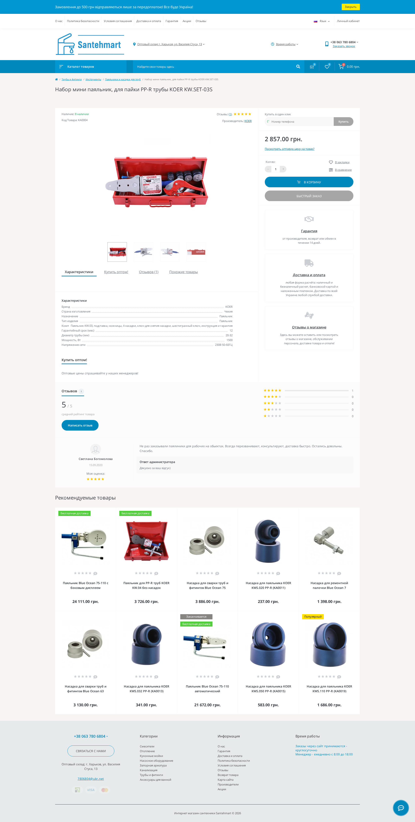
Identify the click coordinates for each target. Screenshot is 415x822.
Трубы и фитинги (72, 79)
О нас (58, 21)
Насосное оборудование (156, 761)
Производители (228, 784)
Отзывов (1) (148, 271)
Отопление (147, 751)
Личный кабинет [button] (348, 21)
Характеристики (79, 271)
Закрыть (351, 7)
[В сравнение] (108, 510)
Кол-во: (270, 162)
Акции (187, 21)
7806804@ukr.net (91, 779)
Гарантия (172, 21)
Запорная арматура (153, 765)
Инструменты (93, 79)
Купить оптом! (116, 271)
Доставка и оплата (148, 21)
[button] (169, 44)
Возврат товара (228, 775)
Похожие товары (183, 271)
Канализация (148, 770)
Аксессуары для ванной (155, 780)
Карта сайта (225, 780)
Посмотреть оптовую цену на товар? (289, 149)
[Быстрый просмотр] (101, 510)
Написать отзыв (80, 425)
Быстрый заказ (309, 196)
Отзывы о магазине (309, 327)
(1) (230, 114)
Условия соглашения (118, 21)
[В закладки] (114, 510)
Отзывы (201, 21)
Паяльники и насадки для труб (123, 79)
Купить (343, 121)
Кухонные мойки (151, 756)
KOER (248, 121)
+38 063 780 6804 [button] (89, 736)
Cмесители (147, 746)
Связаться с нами (91, 751)
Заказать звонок (344, 46)
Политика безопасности (83, 21)
